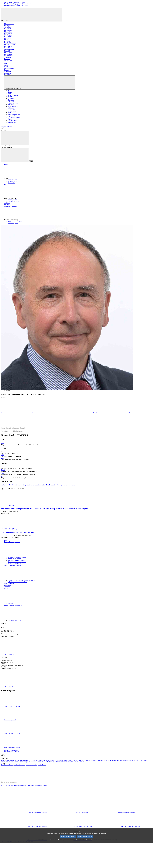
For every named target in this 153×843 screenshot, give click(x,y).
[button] (78, 172)
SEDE (2, 455)
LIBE (2, 466)
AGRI (2, 458)
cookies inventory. (112, 839)
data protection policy (87, 839)
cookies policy (100, 839)
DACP (3, 473)
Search (3, 128)
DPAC (3, 476)
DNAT (3, 470)
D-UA (2, 443)
